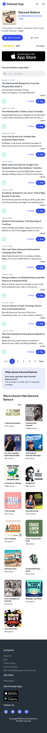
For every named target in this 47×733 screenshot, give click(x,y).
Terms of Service (11, 666)
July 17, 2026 (7, 218)
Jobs (5, 659)
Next (41, 361)
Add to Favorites (14, 38)
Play (41, 101)
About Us (8, 656)
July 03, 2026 (7, 274)
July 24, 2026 (7, 190)
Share (36, 38)
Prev (6, 361)
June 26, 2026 (7, 303)
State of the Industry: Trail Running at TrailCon (21, 223)
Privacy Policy (9, 663)
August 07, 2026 (8, 133)
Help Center (9, 681)
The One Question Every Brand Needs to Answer (23, 335)
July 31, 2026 (7, 162)
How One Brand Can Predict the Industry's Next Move (18, 138)
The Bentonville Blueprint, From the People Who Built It (20, 85)
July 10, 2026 (7, 246)
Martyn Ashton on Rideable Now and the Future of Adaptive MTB (23, 279)
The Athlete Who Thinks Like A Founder (22, 111)
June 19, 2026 (7, 331)
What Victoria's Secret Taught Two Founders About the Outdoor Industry (22, 166)
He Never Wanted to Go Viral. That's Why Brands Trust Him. (23, 194)
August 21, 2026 (8, 80)
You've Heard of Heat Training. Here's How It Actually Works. (22, 307)
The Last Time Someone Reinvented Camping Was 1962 (21, 251)
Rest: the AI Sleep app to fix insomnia (19, 670)
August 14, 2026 (8, 108)
